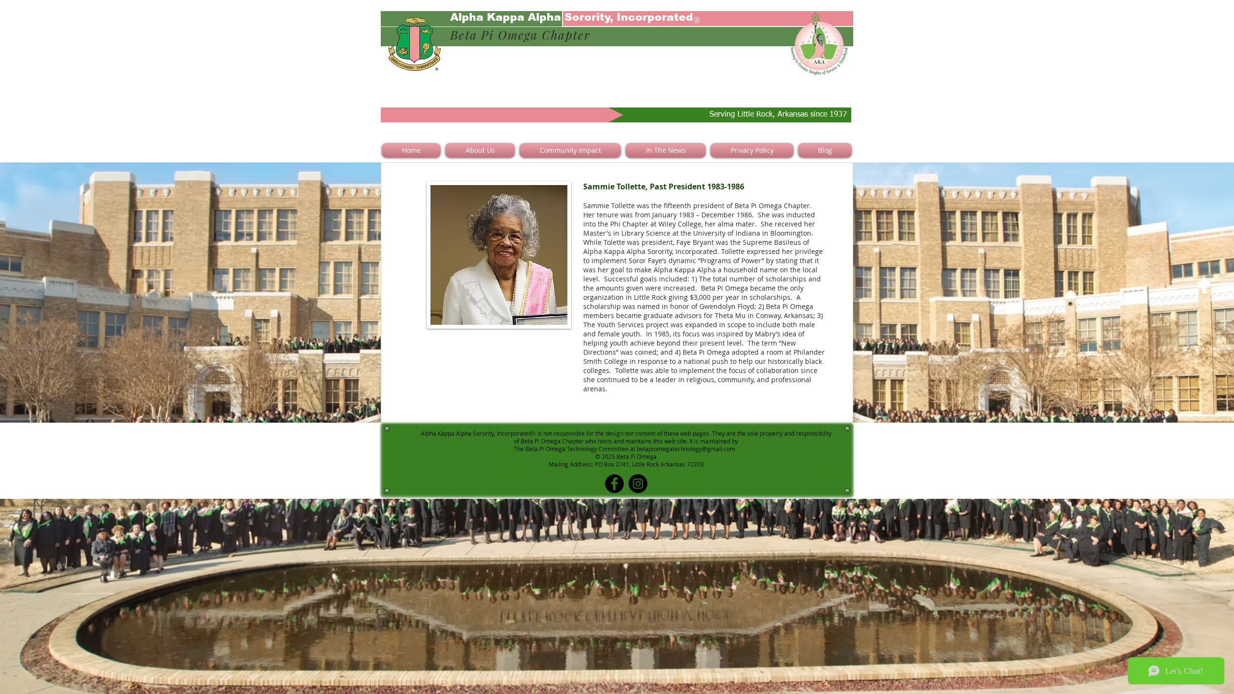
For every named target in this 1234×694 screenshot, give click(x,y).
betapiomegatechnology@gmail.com (686, 449)
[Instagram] (638, 483)
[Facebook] (614, 483)
